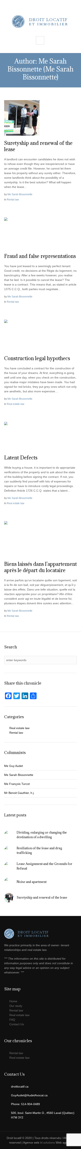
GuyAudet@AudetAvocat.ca (29, 1095)
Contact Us (16, 1024)
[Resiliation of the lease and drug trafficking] (9, 850)
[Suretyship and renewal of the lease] (21, 117)
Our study (15, 1005)
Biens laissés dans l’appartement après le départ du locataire (40, 567)
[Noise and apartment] (9, 881)
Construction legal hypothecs (37, 358)
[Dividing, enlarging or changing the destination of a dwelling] (9, 834)
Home (13, 1001)
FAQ (12, 1019)
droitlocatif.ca (19, 1086)
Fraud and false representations (40, 256)
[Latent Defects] (21, 435)
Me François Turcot (17, 784)
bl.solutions (47, 1142)
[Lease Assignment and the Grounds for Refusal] (9, 866)
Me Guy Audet (13, 766)
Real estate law (15, 404)
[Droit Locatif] (40, 21)
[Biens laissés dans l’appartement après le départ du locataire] (21, 538)
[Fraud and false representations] (21, 233)
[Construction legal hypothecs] (21, 335)
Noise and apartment (32, 882)
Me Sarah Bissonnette (19, 194)
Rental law (13, 199)
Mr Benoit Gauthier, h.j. (19, 792)
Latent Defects (20, 457)
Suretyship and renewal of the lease (38, 146)
